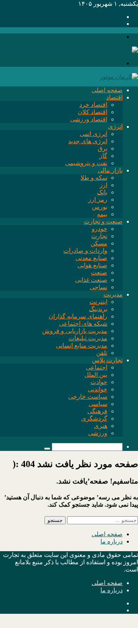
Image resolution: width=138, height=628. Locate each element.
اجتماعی (96, 367)
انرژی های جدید (87, 141)
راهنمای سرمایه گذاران (78, 316)
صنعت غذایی (91, 280)
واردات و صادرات (85, 250)
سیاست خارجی (87, 396)
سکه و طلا (93, 177)
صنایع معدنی (91, 258)
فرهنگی (97, 411)
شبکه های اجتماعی (83, 323)
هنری (100, 426)
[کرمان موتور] (119, 76)
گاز (103, 155)
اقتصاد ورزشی (88, 119)
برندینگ (98, 309)
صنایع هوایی (92, 265)
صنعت (99, 272)
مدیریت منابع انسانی (81, 345)
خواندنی (97, 389)
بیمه (102, 214)
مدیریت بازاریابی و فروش (74, 331)
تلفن (101, 353)
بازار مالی (110, 170)
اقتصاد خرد (93, 104)
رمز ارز (97, 199)
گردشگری (94, 418)
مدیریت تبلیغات (88, 338)
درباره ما (111, 541)
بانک (102, 192)
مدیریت (113, 294)
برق (102, 148)
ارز (103, 185)
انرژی (115, 126)
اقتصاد (114, 97)
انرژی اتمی (93, 134)
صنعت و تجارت (103, 221)
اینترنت (98, 301)
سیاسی (98, 404)
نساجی (98, 287)
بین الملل (95, 374)
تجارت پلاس (107, 360)
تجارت (99, 236)
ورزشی (97, 433)
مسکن (98, 243)
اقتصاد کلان (92, 112)
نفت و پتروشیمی (86, 163)
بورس (99, 207)
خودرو (99, 228)
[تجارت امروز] (119, 50)
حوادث (98, 382)
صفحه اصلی (107, 90)
